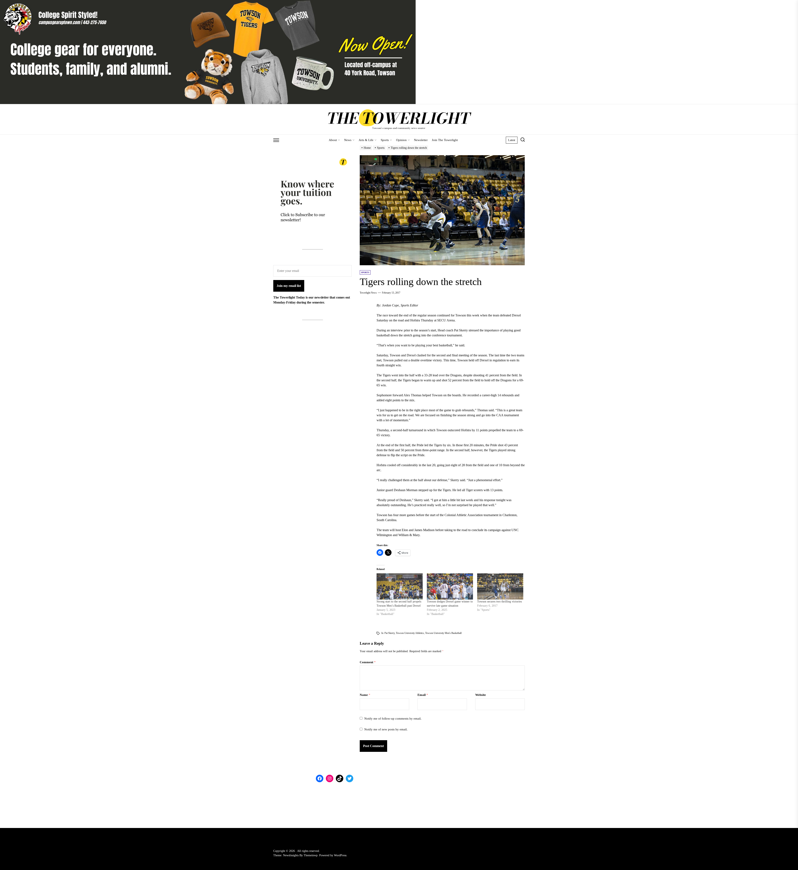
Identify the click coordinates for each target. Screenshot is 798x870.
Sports (385, 140)
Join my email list (289, 286)
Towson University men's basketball (443, 633)
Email (422, 694)
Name (365, 694)
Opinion (401, 140)
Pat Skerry (389, 633)
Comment (368, 662)
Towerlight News (368, 292)
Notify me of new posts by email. (386, 729)
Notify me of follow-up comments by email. (392, 718)
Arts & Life (366, 140)
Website (480, 694)
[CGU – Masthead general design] (208, 2)
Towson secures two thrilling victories (499, 601)
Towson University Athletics (410, 633)
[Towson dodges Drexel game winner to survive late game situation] (450, 586)
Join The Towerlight (445, 140)
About (333, 140)
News (347, 140)
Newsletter (421, 140)
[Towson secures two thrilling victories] (500, 586)
